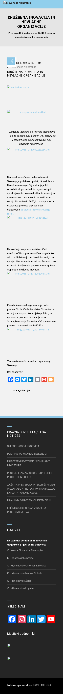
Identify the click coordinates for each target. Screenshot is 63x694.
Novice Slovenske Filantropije (27, 550)
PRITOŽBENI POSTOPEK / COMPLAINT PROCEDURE (28, 463)
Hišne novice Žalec (21, 580)
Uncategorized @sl (31, 33)
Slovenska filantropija (24, 67)
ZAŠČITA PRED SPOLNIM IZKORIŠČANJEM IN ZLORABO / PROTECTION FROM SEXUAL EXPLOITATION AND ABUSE (31, 488)
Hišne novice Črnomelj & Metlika (28, 565)
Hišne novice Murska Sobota (26, 573)
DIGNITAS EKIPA (42, 685)
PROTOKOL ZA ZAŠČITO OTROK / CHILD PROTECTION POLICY (30, 475)
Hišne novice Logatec (22, 588)
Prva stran (13, 33)
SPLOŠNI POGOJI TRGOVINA (23, 446)
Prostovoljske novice (22, 558)
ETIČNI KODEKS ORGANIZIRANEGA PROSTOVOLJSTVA (26, 510)
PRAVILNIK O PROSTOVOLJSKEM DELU (29, 500)
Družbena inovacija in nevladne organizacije (26, 73)
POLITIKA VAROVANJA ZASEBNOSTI (27, 453)
